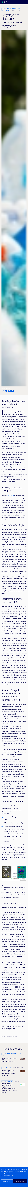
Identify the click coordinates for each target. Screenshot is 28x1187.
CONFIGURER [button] (6, 1181)
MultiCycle (10, 495)
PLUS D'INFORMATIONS (7, 1175)
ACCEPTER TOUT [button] (20, 1181)
